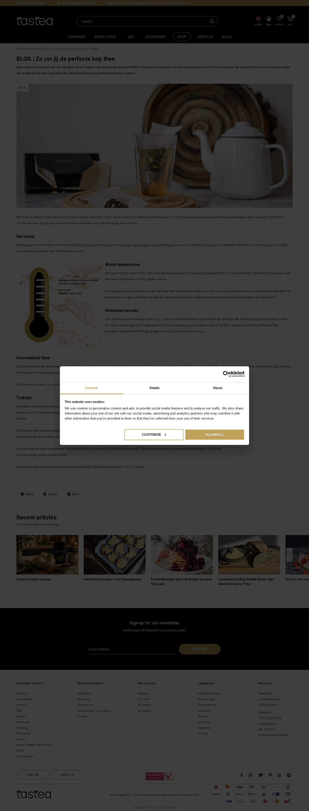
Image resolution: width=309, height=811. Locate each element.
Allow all (214, 434)
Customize (151, 434)
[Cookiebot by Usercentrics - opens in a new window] (226, 374)
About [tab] (217, 388)
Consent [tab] (91, 388)
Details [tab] (154, 388)
